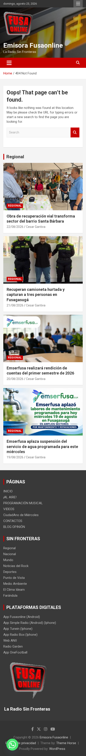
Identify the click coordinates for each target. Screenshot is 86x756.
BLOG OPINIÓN (14, 527)
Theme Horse (66, 743)
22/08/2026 (15, 227)
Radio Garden (13, 646)
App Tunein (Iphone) (17, 629)
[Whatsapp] (12, 745)
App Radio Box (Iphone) (20, 635)
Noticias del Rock (15, 566)
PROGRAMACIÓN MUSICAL (23, 503)
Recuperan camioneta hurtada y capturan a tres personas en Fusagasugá (36, 294)
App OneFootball (15, 652)
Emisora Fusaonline (33, 45)
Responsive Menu (78, 3)
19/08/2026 (15, 457)
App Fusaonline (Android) (21, 617)
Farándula (10, 596)
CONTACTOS (12, 521)
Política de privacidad (21, 743)
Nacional (9, 554)
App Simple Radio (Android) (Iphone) (29, 623)
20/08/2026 (15, 379)
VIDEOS (8, 509)
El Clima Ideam (14, 590)
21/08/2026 (15, 305)
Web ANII (10, 641)
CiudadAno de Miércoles (21, 515)
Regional (15, 156)
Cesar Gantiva (35, 227)
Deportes (10, 572)
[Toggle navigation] (9, 63)
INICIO (8, 491)
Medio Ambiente (15, 584)
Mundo (8, 560)
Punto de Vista (14, 578)
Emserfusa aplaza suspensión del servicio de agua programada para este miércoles (42, 446)
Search (75, 132)
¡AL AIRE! (10, 497)
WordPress (57, 749)
